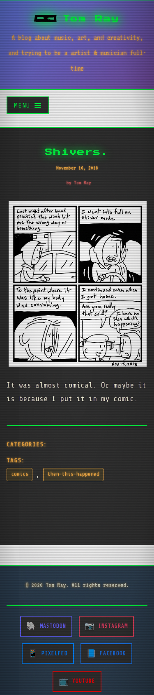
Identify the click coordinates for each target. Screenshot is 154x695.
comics (19, 474)
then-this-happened (73, 474)
